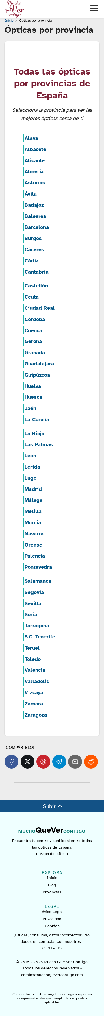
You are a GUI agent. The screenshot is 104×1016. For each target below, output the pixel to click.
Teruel (32, 648)
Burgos (33, 238)
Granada (35, 352)
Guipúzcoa (37, 375)
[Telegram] (59, 762)
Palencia (35, 556)
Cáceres (34, 249)
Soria (31, 614)
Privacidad (52, 918)
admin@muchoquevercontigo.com (52, 974)
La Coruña (37, 419)
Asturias (35, 182)
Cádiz (31, 261)
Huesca (33, 397)
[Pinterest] (43, 762)
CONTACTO (52, 947)
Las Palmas (39, 444)
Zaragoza (36, 715)
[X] (27, 762)
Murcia (33, 522)
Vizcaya (34, 692)
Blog (52, 885)
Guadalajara (39, 364)
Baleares (35, 216)
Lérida (32, 467)
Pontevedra (38, 567)
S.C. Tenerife (40, 637)
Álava (31, 138)
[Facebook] (11, 762)
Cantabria (37, 272)
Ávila (31, 194)
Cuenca (33, 330)
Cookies (52, 926)
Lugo (30, 478)
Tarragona (37, 625)
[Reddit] (91, 762)
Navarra (34, 534)
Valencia (35, 670)
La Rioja (34, 433)
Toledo (33, 659)
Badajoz (34, 205)
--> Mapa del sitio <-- (52, 853)
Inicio (52, 877)
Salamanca (38, 581)
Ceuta (32, 297)
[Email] (75, 762)
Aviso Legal (52, 911)
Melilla (33, 511)
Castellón (36, 285)
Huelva (33, 386)
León (30, 455)
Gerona (33, 341)
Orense (33, 545)
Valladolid (37, 681)
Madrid (33, 489)
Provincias (52, 892)
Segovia (34, 592)
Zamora (34, 703)
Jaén (30, 408)
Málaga (33, 500)
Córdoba (35, 319)
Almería (34, 171)
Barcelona (37, 227)
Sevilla (33, 603)
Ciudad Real (40, 308)
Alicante (35, 160)
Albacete (35, 149)
